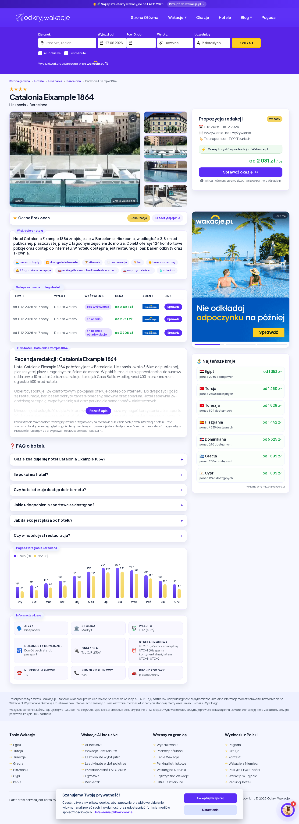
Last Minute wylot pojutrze (105, 763)
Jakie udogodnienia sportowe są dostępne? (54, 504)
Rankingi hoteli (240, 782)
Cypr (16, 776)
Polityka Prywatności (244, 769)
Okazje (202, 17)
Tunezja (19, 757)
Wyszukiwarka (167, 745)
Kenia (17, 782)
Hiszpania (55, 81)
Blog (245, 17)
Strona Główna (144, 17)
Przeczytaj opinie (167, 218)
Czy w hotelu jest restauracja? (42, 535)
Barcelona (74, 81)
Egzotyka (92, 776)
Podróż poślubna (170, 751)
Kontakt (235, 757)
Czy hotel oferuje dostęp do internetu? (50, 489)
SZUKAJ (246, 43)
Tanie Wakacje (168, 757)
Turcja (18, 751)
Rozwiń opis (98, 411)
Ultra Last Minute (170, 782)
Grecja (18, 763)
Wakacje (175, 17)
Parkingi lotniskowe (171, 763)
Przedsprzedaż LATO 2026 (105, 769)
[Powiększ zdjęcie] (133, 118)
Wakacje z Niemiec (243, 763)
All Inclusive (52, 53)
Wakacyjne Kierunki (171, 769)
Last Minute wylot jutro (103, 757)
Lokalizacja (139, 218)
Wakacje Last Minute (101, 751)
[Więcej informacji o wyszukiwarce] (106, 63)
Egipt (17, 745)
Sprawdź (173, 307)
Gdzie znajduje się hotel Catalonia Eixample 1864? (59, 459)
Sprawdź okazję (238, 172)
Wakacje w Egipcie (243, 776)
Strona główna (19, 81)
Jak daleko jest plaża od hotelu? (43, 520)
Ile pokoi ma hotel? (31, 474)
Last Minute (78, 53)
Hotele (225, 17)
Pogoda (269, 17)
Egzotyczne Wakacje (173, 776)
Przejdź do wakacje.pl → (187, 4)
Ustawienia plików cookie (113, 812)
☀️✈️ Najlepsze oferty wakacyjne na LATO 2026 (128, 4)
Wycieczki (92, 782)
